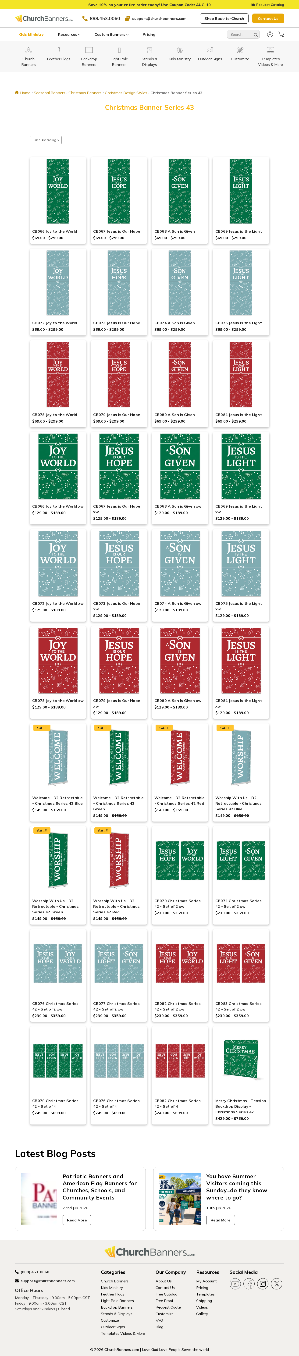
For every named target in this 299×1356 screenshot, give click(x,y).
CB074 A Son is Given (174, 322)
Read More (77, 1220)
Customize (110, 1320)
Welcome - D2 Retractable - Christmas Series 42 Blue (57, 800)
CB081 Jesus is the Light (238, 414)
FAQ (159, 1320)
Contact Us (268, 18)
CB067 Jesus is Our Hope (116, 231)
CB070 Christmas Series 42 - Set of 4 (55, 1103)
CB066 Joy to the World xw (58, 506)
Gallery (202, 1313)
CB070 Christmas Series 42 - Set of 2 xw (177, 903)
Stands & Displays (116, 1313)
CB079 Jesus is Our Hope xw (116, 703)
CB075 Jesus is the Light (238, 322)
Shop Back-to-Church (224, 18)
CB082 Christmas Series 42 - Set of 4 (177, 1103)
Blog (159, 1326)
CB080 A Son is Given (174, 414)
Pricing (149, 34)
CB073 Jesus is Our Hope (116, 322)
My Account (206, 1281)
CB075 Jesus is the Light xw (238, 606)
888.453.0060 (105, 18)
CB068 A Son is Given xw (178, 506)
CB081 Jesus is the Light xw (238, 703)
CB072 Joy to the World (54, 322)
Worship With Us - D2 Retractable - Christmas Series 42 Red (116, 906)
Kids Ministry (31, 34)
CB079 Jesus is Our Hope (116, 414)
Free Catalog (166, 1294)
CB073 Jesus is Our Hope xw (116, 606)
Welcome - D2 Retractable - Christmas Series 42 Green (118, 803)
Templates (205, 1294)
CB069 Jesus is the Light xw (238, 509)
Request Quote (168, 1307)
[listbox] (45, 140)
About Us (164, 1281)
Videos (202, 1307)
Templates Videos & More (123, 1333)
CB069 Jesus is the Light (238, 231)
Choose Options (58, 197)
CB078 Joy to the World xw (58, 700)
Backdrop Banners (117, 1307)
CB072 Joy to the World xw (58, 603)
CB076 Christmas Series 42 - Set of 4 (116, 1103)
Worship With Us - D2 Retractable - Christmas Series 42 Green (55, 906)
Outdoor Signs (113, 1326)
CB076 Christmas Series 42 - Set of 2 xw (55, 1006)
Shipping (204, 1300)
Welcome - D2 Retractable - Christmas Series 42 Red (179, 800)
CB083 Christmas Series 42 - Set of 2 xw (238, 1006)
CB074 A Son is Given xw (178, 603)
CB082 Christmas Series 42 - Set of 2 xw (177, 1006)
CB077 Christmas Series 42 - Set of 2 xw (116, 1006)
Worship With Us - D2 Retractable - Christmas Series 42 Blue (238, 803)
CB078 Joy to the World (54, 414)
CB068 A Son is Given (174, 231)
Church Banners (114, 1281)
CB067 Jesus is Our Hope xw (116, 509)
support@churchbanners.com (159, 18)
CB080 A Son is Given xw (178, 700)
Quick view (58, 185)
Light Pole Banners (117, 1300)
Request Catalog (270, 5)
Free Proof (164, 1300)
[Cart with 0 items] (281, 34)
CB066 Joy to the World (54, 231)
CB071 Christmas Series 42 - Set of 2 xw (238, 903)
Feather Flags (112, 1294)
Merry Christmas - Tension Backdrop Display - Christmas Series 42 (240, 1106)
